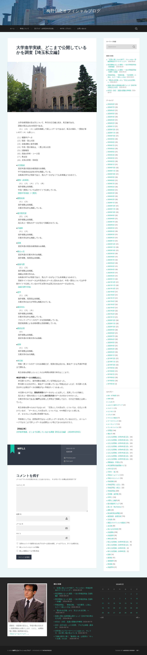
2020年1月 (111, 355)
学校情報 (111, 481)
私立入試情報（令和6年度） (117, 548)
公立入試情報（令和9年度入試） (119, 459)
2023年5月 (111, 228)
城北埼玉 (21, 307)
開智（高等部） (23, 180)
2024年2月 (111, 199)
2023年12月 (112, 206)
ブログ (110, 415)
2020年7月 (111, 336)
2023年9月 (111, 215)
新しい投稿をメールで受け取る (29, 551)
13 (114, 603)
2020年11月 (112, 323)
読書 (109, 554)
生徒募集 (111, 532)
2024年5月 (111, 190)
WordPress (47, 650)
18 (103, 608)
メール (19, 524)
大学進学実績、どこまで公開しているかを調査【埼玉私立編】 (51, 50)
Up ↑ (138, 650)
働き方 (110, 434)
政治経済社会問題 (114, 513)
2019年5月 (111, 381)
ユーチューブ (112, 424)
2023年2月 (111, 238)
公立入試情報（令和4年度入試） (119, 443)
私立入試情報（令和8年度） (117, 551)
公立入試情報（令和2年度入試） (119, 437)
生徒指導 (111, 535)
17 (137, 603)
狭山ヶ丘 (21, 251)
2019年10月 (112, 365)
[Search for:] (121, 46)
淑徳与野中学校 (24, 287)
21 (120, 608)
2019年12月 (112, 358)
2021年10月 (112, 288)
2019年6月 (111, 377)
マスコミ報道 (112, 418)
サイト (18, 533)
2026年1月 (111, 126)
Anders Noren (129, 650)
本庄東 (20, 361)
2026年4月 (111, 117)
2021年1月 (111, 317)
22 (125, 608)
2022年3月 (111, 273)
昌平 (19, 292)
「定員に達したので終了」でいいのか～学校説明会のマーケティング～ (122, 60)
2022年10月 (112, 250)
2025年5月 (111, 152)
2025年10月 (112, 136)
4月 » (138, 617)
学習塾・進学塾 (113, 494)
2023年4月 (111, 231)
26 (108, 613)
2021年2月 (111, 314)
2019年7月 (111, 374)
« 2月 (102, 617)
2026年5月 (111, 114)
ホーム (12, 28)
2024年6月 (111, 187)
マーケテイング (113, 421)
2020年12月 (112, 320)
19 (108, 608)
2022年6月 (111, 263)
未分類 (110, 526)
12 (108, 603)
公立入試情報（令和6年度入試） (119, 450)
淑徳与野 (21, 264)
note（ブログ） (66, 28)
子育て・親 (111, 472)
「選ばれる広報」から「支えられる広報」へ (72, 610)
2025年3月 (111, 158)
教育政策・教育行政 (114, 516)
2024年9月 (111, 177)
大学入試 (111, 469)
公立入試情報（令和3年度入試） (119, 440)
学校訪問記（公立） (114, 485)
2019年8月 (111, 371)
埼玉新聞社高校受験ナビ (116, 465)
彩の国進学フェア (114, 504)
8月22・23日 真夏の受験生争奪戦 (119, 90)
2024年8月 (111, 180)
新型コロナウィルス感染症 (117, 523)
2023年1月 (111, 241)
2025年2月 (111, 161)
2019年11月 (112, 362)
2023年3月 (111, 234)
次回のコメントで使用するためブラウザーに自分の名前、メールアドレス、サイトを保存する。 (50, 543)
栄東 (19, 243)
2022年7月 (111, 260)
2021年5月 (111, 304)
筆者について (24, 28)
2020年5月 (111, 342)
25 (103, 613)
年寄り (110, 497)
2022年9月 (111, 253)
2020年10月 (112, 327)
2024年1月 (111, 203)
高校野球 (111, 567)
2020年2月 (111, 352)
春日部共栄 (21, 213)
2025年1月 (111, 164)
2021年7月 (111, 298)
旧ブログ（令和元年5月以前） (44, 28)
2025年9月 (111, 139)
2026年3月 (111, 120)
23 (131, 608)
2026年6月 (111, 110)
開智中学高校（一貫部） (28, 193)
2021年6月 (111, 301)
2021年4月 (111, 308)
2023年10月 (112, 212)
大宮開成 (21, 165)
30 (131, 613)
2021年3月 (111, 311)
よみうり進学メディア (115, 405)
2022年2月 (111, 276)
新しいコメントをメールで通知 (29, 547)
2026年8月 (111, 104)
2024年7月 (111, 184)
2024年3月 (111, 196)
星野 (19, 344)
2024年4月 (111, 193)
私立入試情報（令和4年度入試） (119, 545)
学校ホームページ (114, 475)
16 (131, 603)
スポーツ (111, 408)
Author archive (19, 453)
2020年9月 (111, 330)
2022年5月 (111, 266)
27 (114, 613)
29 (125, 613)
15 (125, 603)
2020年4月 (111, 346)
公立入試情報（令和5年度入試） (119, 446)
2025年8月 (111, 142)
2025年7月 (111, 145)
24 (137, 608)
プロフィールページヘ (19, 634)
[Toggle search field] (136, 28)
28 (120, 613)
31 (137, 613)
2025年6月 (111, 149)
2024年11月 (112, 171)
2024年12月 (112, 168)
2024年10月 (112, 174)
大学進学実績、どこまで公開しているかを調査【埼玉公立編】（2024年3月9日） (49, 432)
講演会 (110, 558)
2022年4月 (111, 269)
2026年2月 (111, 123)
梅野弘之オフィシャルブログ (73, 10)
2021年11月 (112, 285)
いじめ (110, 402)
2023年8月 (111, 219)
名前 (19, 514)
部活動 (110, 564)
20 (114, 608)
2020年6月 (111, 339)
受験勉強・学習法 (114, 462)
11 (103, 603)
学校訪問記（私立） (114, 488)
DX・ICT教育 (112, 395)
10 (137, 599)
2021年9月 (111, 292)
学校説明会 (111, 491)
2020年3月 (111, 349)
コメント (20, 485)
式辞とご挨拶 (112, 500)
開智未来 (21, 198)
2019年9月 (111, 368)
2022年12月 (112, 244)
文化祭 (110, 519)
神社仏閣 (111, 539)
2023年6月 (111, 225)
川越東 (20, 228)
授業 (109, 510)
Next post (69, 461)
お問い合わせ (81, 28)
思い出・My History (114, 507)
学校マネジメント (114, 478)
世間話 (110, 430)
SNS (109, 399)
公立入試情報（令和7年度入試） (119, 453)
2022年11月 (112, 247)
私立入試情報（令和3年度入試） (119, 542)
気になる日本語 (113, 529)
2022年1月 (111, 279)
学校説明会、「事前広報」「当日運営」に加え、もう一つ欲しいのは (122, 76)
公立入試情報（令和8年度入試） (119, 456)
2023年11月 (112, 209)
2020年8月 (111, 333)
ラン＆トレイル (113, 427)
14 (120, 603)
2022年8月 (111, 257)
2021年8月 (111, 295)
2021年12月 (112, 282)
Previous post (70, 458)
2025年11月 (112, 133)
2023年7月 (111, 222)
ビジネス (111, 411)
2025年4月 (111, 155)
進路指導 (69, 452)
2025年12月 (112, 130)
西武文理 (21, 328)
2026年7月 (111, 107)
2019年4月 (111, 384)
